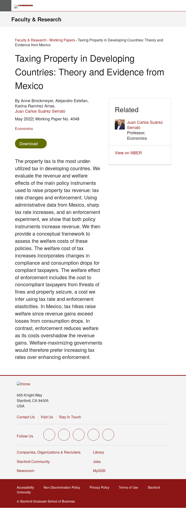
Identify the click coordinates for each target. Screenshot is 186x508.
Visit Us (47, 416)
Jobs (97, 461)
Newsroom (25, 470)
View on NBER (129, 152)
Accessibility (27, 487)
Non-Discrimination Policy (63, 487)
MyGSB (100, 470)
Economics (24, 128)
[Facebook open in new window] (64, 435)
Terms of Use (130, 487)
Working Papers (62, 40)
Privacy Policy (101, 487)
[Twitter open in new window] (49, 435)
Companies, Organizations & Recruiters (49, 452)
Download (29, 143)
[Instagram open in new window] (79, 435)
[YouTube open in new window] (93, 435)
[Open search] (181, 5)
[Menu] (5, 5)
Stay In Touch (70, 416)
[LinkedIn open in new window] (108, 435)
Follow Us (25, 436)
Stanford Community (33, 461)
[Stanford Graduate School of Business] (25, 6)
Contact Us (26, 416)
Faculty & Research (36, 19)
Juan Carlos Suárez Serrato (40, 111)
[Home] (23, 384)
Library (98, 452)
